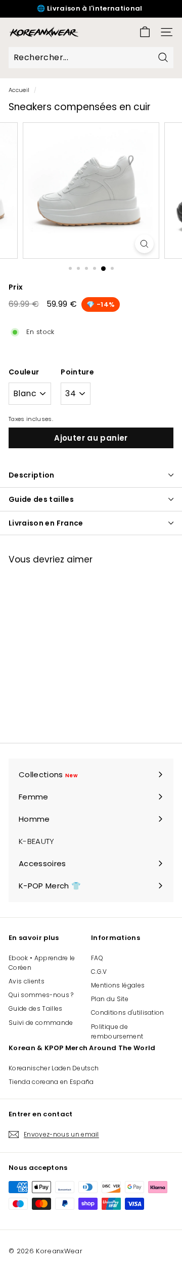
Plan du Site (109, 999)
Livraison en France (46, 523)
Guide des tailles (41, 499)
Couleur (24, 372)
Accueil (19, 90)
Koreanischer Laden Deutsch (54, 1068)
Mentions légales (118, 985)
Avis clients (26, 981)
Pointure (77, 372)
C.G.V (99, 971)
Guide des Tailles (36, 1008)
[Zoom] (144, 243)
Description (32, 475)
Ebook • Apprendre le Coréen (42, 963)
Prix (16, 287)
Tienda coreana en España (51, 1081)
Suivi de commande (41, 1022)
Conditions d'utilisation (127, 1012)
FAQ (97, 958)
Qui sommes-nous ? (41, 995)
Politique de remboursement (117, 1031)
